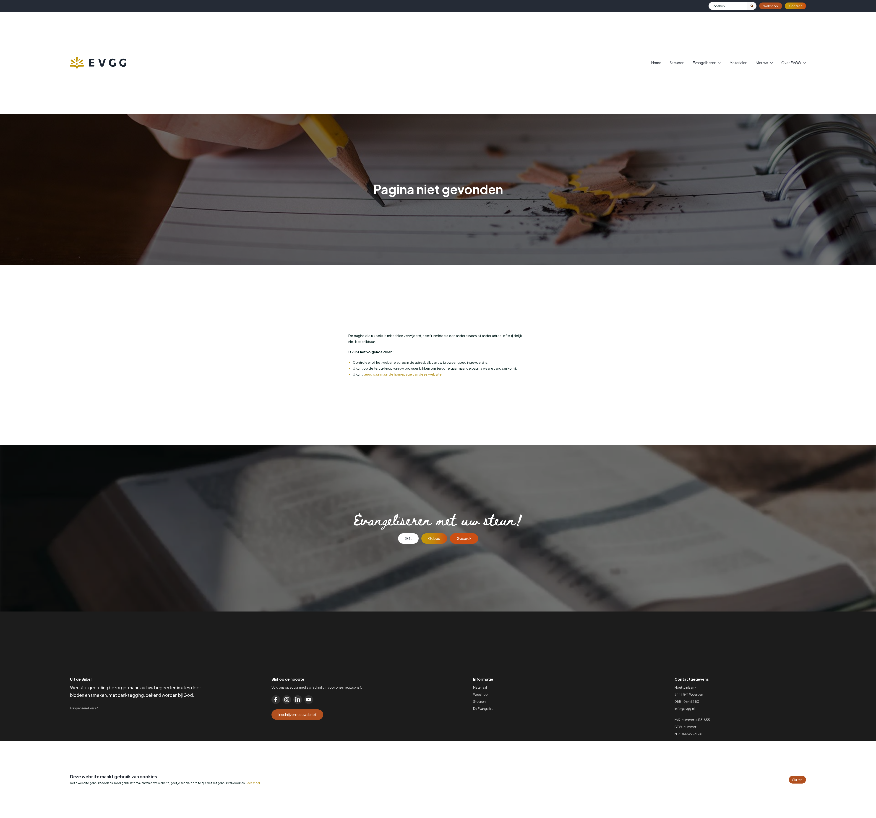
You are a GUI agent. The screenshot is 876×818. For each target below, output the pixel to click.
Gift (408, 538)
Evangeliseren (704, 62)
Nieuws (762, 62)
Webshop (770, 6)
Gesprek (464, 538)
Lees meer (253, 783)
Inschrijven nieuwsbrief (297, 714)
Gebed (434, 538)
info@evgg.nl (685, 708)
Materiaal (480, 687)
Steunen (677, 62)
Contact (795, 6)
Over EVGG (791, 62)
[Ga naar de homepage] (98, 62)
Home (656, 62)
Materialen (738, 62)
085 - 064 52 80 (687, 701)
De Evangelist (483, 708)
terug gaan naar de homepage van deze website (402, 374)
